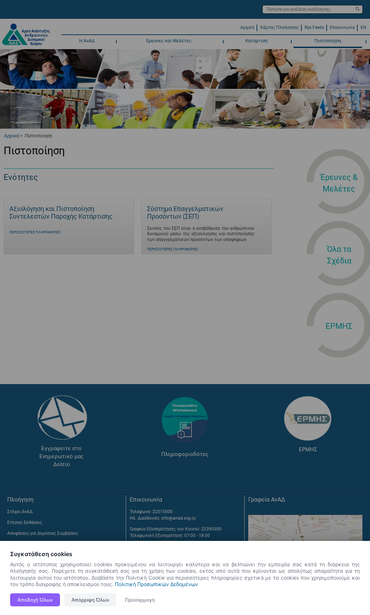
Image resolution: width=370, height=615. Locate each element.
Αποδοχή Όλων (35, 600)
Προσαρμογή (140, 600)
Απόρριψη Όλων (90, 600)
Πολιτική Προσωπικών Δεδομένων (156, 584)
